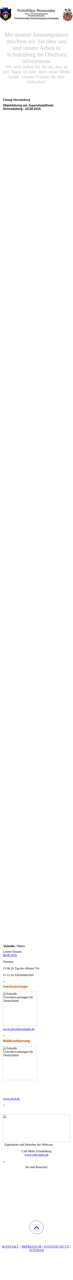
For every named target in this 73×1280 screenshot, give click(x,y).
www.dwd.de (11, 1098)
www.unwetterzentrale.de (18, 1029)
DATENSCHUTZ (56, 1246)
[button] (36, 1227)
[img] (36, 14)
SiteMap (36, 1250)
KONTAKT (10, 1246)
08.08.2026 (10, 955)
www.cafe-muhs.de (36, 1154)
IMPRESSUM (31, 1246)
